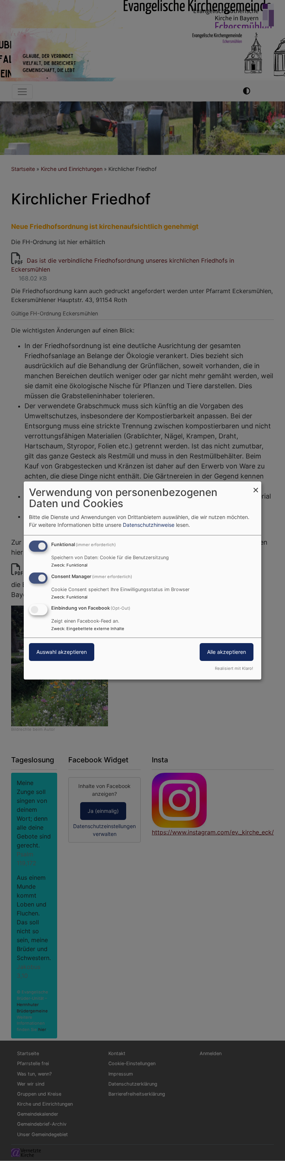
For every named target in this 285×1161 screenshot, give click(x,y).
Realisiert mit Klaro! (234, 668)
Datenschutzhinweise (148, 525)
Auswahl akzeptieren (61, 652)
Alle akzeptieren (226, 652)
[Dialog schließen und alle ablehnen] (255, 486)
